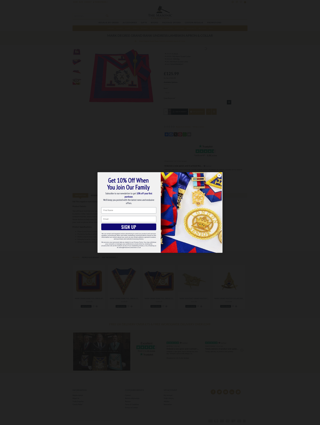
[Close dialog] (219, 175)
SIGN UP (128, 227)
